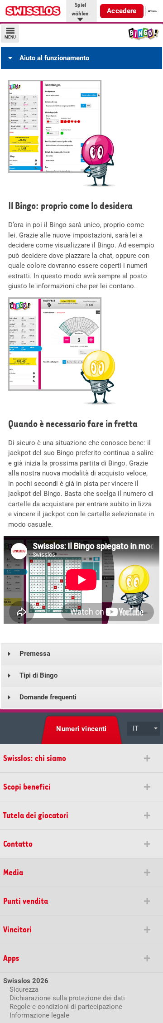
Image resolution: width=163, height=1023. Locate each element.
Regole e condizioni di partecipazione (66, 1007)
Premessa (34, 654)
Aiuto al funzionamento (54, 58)
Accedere (122, 11)
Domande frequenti (48, 697)
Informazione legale (39, 1015)
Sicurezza (24, 989)
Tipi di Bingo (38, 675)
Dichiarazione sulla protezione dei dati (67, 998)
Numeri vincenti (81, 729)
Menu (10, 37)
